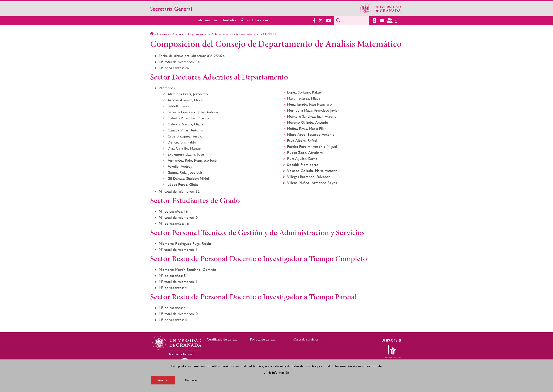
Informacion (164, 34)
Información (206, 20)
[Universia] (391, 340)
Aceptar (163, 380)
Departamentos (223, 34)
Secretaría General (171, 9)
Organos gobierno (199, 34)
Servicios (180, 34)
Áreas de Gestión (254, 20)
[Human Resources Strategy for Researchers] (391, 351)
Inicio (152, 34)
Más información (277, 372)
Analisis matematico (248, 34)
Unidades (228, 20)
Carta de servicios (306, 339)
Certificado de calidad (222, 339)
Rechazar (191, 380)
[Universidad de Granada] (380, 9)
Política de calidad (262, 339)
